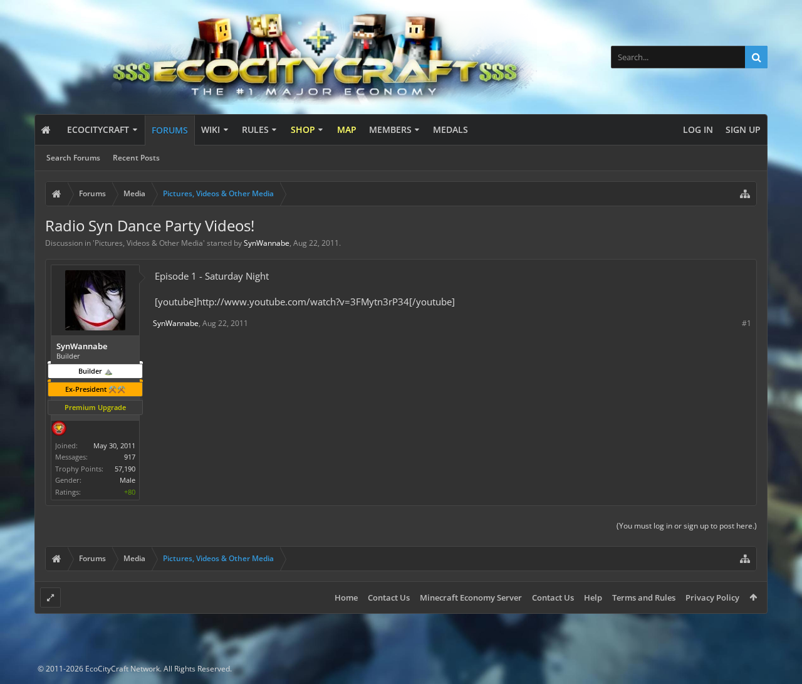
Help (593, 597)
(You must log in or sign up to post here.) (687, 525)
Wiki (210, 129)
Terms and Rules (643, 597)
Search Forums (73, 157)
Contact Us (389, 597)
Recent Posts (136, 157)
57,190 (125, 468)
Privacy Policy (712, 597)
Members (390, 129)
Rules (255, 129)
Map (347, 129)
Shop (303, 129)
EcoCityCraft (98, 129)
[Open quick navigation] (745, 194)
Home (346, 597)
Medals (450, 129)
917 (129, 456)
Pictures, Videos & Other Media (149, 243)
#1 (746, 323)
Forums (170, 130)
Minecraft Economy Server (471, 597)
